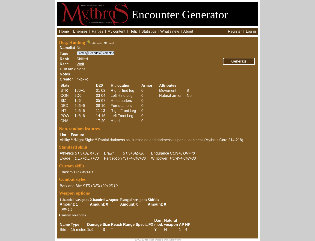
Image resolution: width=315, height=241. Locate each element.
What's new (169, 31)
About (188, 31)
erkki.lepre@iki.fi (172, 239)
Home (64, 31)
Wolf (80, 64)
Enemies (80, 31)
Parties (97, 31)
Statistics (148, 31)
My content (116, 31)
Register (235, 31)
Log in (251, 31)
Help (133, 31)
